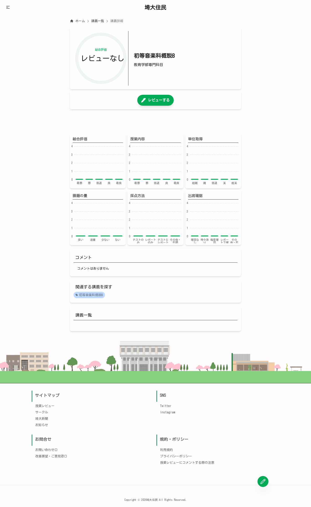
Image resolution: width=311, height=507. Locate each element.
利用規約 (166, 449)
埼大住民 (155, 7)
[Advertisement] (155, 121)
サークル (41, 412)
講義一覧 (97, 21)
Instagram (167, 412)
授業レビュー (44, 405)
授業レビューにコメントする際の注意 (187, 462)
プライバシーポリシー (176, 456)
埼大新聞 (41, 418)
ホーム (80, 21)
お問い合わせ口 (46, 449)
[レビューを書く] (262, 481)
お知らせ (41, 425)
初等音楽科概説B (91, 295)
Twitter (165, 405)
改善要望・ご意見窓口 (51, 456)
